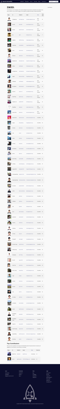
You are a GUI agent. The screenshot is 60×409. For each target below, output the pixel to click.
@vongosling (21, 45)
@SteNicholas (21, 244)
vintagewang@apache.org (30, 19)
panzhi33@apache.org (30, 260)
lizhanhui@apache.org (29, 55)
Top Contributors (50, 7)
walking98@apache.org (30, 158)
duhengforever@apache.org (30, 71)
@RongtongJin (21, 86)
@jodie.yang (21, 96)
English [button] (27, 1)
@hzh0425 (20, 314)
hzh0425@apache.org (29, 314)
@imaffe (20, 206)
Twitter (34, 377)
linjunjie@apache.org (29, 138)
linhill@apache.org (29, 101)
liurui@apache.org (29, 211)
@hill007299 (21, 101)
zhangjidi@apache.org (29, 239)
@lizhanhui (21, 55)
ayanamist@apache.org (30, 328)
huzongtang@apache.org (30, 148)
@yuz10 (20, 233)
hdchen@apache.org (29, 196)
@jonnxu (20, 153)
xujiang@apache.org (29, 153)
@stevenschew (21, 117)
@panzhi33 (21, 260)
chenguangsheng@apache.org (31, 174)
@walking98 (21, 158)
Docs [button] (31, 1)
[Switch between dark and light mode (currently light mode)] (47, 1)
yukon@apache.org (29, 50)
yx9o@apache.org (29, 339)
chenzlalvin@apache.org (30, 319)
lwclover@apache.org (29, 286)
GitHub (21, 1)
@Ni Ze (20, 291)
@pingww (20, 107)
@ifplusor (20, 201)
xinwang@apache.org (29, 143)
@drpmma (20, 112)
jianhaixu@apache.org (29, 185)
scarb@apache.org (29, 297)
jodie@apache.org (29, 96)
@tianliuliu (20, 265)
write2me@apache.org (30, 270)
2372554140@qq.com (26, 359)
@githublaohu (19, 359)
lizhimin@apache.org (29, 222)
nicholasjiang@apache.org (30, 244)
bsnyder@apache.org (29, 24)
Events (47, 380)
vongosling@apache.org (30, 45)
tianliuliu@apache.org (29, 265)
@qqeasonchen (21, 174)
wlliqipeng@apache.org (30, 81)
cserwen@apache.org (29, 281)
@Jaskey (20, 138)
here (19, 11)
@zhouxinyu (21, 50)
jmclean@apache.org (29, 29)
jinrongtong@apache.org (30, 86)
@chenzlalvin (21, 319)
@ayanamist (21, 328)
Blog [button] (39, 1)
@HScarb (20, 297)
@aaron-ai (20, 91)
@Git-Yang (20, 254)
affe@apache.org (29, 206)
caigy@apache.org (29, 275)
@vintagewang (21, 19)
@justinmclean (21, 29)
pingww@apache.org (29, 107)
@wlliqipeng (21, 81)
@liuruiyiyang (21, 211)
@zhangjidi (21, 239)
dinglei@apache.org (29, 76)
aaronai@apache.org (29, 91)
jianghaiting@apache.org (30, 249)
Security (47, 374)
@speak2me (21, 270)
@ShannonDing (21, 76)
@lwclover (20, 286)
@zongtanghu (21, 148)
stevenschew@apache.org (30, 117)
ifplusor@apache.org (29, 201)
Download (35, 1)
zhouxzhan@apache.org (30, 112)
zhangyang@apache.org (30, 254)
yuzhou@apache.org (29, 233)
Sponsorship (48, 377)
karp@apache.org (29, 291)
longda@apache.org (29, 122)
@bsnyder (20, 24)
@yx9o (20, 339)
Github (20, 374)
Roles (38, 14)
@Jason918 (21, 249)
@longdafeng (21, 122)
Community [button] (44, 1)
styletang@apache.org (30, 228)
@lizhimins (20, 222)
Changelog (34, 374)
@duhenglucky (21, 71)
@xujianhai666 (21, 185)
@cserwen (20, 281)
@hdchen (20, 196)
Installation (7, 374)
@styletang (21, 228)
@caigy (20, 275)
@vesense (20, 143)
